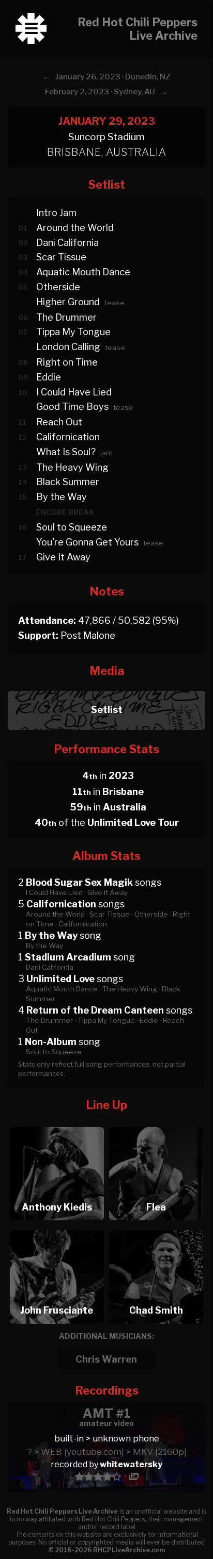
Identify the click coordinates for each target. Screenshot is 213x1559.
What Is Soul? (66, 451)
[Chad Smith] (156, 1227)
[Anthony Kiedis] (56, 1124)
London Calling (68, 346)
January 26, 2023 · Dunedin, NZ (113, 76)
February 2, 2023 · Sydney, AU (100, 91)
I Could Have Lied (74, 392)
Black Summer (67, 481)
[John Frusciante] (56, 1227)
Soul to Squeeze (71, 527)
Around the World (75, 227)
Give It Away (63, 557)
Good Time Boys (72, 406)
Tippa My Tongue (73, 331)
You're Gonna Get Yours (87, 542)
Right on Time (67, 362)
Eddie (48, 377)
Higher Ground (68, 301)
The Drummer (66, 317)
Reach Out (59, 422)
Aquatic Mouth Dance (83, 272)
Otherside (58, 286)
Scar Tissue (61, 257)
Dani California (67, 242)
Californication (68, 437)
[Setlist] (106, 688)
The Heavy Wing (72, 467)
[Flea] (156, 1124)
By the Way (61, 496)
